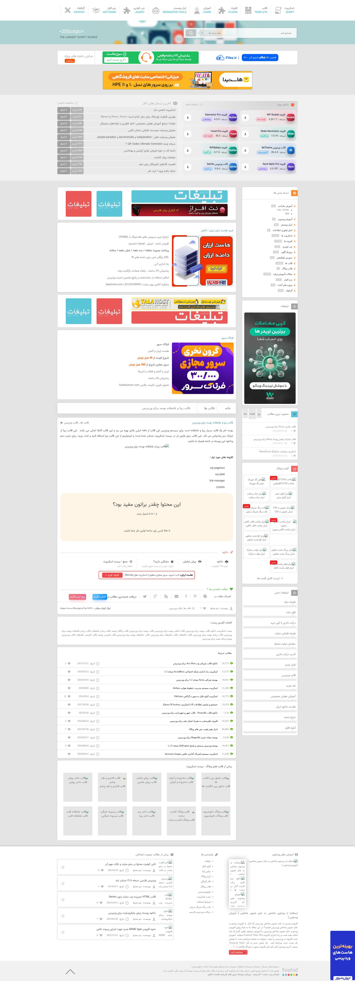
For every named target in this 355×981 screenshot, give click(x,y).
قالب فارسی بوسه (107, 634)
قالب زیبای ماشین (147, 782)
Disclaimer (274, 967)
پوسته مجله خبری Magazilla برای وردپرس (198, 737)
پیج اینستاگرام (77, 597)
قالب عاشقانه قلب (78, 816)
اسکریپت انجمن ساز (164, 110)
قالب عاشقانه (185, 634)
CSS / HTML (283, 210)
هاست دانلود (214, 974)
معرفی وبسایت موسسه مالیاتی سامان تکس (151, 130)
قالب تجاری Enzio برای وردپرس (281, 426)
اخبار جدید (290, 665)
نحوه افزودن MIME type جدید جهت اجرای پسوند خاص (126, 929)
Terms (264, 967)
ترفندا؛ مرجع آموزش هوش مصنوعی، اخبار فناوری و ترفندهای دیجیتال (137, 124)
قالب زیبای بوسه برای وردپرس (208, 634)
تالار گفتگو (206, 881)
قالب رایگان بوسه (120, 631)
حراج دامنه (290, 717)
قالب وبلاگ (287, 268)
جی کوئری (287, 246)
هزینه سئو (290, 602)
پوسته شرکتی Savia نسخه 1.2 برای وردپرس (197, 680)
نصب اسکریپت (204, 896)
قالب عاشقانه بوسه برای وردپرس (133, 634)
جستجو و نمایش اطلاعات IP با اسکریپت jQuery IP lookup (190, 704)
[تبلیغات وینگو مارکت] (270, 403)
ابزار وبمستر (286, 224)
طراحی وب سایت (271, 974)
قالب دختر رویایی (78, 782)
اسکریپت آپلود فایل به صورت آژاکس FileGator (196, 696)
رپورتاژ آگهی (286, 252)
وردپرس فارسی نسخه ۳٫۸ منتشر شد (135, 881)
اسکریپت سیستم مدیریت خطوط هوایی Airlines (195, 688)
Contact (232, 967)
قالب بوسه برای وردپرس (141, 631)
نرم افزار (288, 279)
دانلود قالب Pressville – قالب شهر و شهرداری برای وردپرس (190, 712)
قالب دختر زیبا (146, 816)
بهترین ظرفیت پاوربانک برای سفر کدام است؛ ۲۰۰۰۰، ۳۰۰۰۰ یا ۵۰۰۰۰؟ (138, 117)
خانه (228, 408)
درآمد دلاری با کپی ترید (283, 623)
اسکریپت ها (286, 235)
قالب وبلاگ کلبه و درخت (181, 820)
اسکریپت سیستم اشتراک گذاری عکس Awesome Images (191, 754)
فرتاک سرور (227, 338)
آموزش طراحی (285, 206)
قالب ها (209, 408)
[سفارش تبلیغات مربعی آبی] (109, 216)
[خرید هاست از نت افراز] (179, 215)
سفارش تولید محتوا (285, 644)
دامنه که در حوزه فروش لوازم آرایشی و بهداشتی (149, 151)
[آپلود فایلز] (247, 63)
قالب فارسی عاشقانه (86, 634)
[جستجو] (191, 32)
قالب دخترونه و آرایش (181, 782)
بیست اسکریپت (224, 631)
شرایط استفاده (204, 902)
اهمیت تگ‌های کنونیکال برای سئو (157, 164)
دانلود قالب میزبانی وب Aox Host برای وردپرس (195, 663)
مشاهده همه (192, 104)
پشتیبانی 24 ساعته (158, 378)
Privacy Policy (253, 967)
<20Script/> (71, 31)
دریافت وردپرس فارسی (200, 912)
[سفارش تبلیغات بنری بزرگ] (179, 202)
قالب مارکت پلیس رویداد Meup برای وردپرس (274, 439)
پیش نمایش (189, 562)
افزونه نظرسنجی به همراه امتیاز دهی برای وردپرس (194, 721)
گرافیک (289, 290)
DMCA (241, 967)
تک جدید (291, 686)
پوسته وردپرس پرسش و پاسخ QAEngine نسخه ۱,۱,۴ (193, 745)
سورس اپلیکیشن (284, 257)
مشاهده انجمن (65, 103)
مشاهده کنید (237, 952)
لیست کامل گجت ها (268, 579)
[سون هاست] (151, 63)
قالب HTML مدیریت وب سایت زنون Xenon (132, 897)
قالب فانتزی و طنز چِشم (112, 786)
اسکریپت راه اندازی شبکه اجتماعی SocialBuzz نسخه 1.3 (191, 671)
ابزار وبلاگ (206, 876)
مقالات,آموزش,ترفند (282, 274)
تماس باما (206, 871)
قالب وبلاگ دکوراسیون (216, 816)
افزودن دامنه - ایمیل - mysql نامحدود (148, 244)
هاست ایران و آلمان (158, 351)
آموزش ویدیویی (285, 219)
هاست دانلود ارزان (286, 707)
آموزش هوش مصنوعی (283, 696)
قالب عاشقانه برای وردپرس (164, 634)
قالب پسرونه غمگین (112, 816)
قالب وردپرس (71, 423)
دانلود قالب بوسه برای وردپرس (201, 631)
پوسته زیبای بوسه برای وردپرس (217, 638)
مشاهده (70, 60)
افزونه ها (288, 241)
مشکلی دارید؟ (161, 562)
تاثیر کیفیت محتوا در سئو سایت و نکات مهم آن (130, 864)
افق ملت (291, 612)
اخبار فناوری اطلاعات (282, 230)
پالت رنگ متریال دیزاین (200, 907)
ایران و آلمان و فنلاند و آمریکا (153, 372)
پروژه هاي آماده (285, 285)
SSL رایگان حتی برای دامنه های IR (150, 257)
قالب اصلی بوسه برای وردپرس (169, 631)
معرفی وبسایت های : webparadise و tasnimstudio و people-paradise (136, 137)
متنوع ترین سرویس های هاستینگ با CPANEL (144, 237)
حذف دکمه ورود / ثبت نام (161, 171)
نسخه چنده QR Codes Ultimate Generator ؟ (150, 144)
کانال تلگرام (99, 597)
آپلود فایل (290, 728)
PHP (287, 213)
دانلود (220, 562)
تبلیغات (207, 861)
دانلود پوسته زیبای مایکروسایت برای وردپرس (132, 913)
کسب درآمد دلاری (286, 654)
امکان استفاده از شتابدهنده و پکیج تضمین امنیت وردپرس (138, 278)
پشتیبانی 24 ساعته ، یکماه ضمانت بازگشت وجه (143, 271)
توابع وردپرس (204, 891)
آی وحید (256, 974)
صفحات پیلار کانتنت (164, 158)
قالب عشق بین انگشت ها (216, 786)
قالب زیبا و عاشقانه (101, 631)
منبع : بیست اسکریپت (115, 562)
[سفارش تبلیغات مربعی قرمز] (78, 216)
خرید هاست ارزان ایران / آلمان (217, 231)
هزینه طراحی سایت (285, 633)
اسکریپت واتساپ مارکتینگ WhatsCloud (277, 451)
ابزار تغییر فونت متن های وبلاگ (203, 729)
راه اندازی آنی (161, 264)
